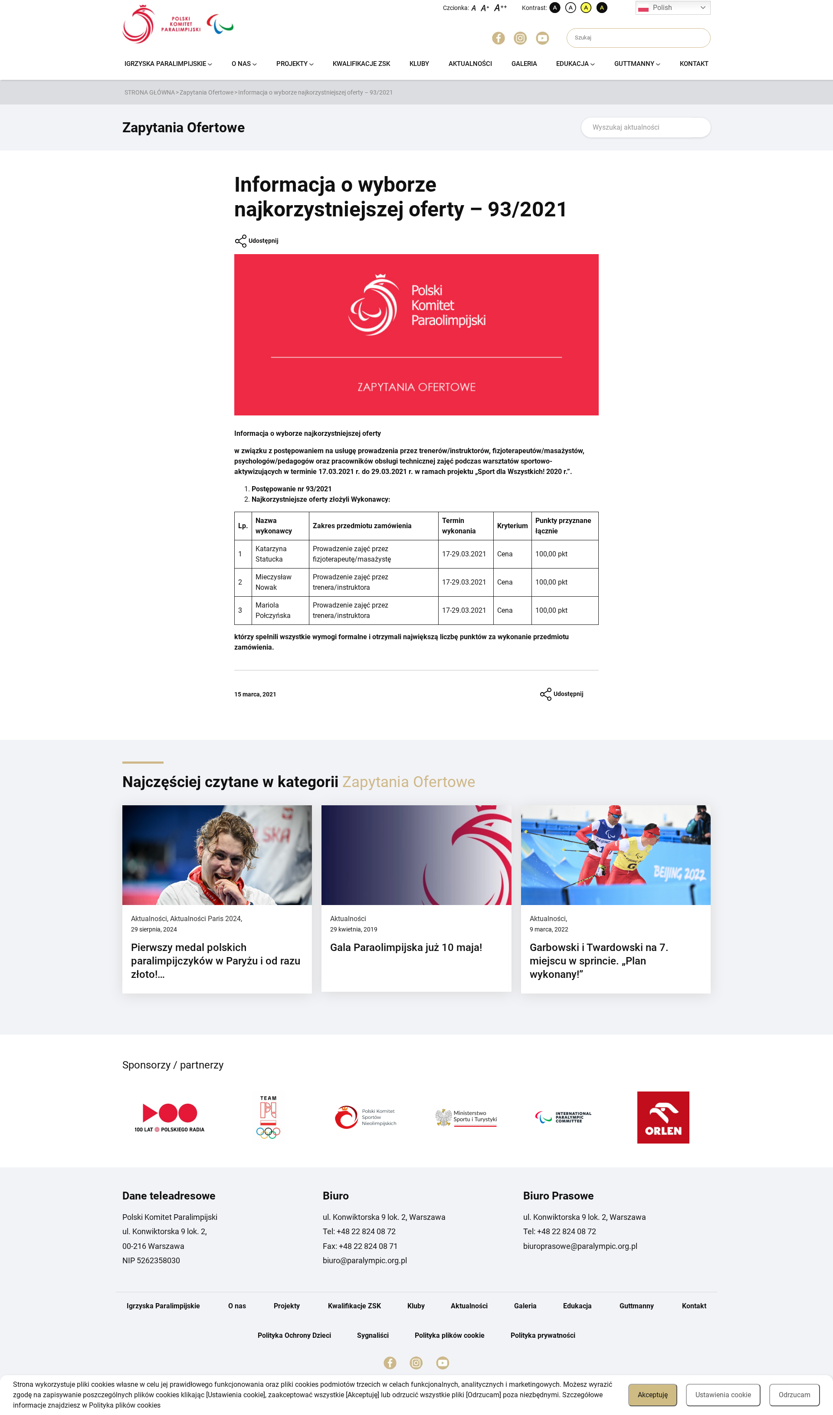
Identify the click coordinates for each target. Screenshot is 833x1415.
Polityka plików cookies (125, 1405)
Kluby (419, 64)
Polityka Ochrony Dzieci (294, 1335)
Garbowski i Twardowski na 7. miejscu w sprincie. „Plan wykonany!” (599, 960)
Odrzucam (794, 1395)
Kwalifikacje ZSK (361, 64)
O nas (241, 64)
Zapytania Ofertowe (206, 92)
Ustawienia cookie (723, 1395)
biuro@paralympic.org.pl (365, 1260)
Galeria (524, 64)
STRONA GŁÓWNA (150, 92)
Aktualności (470, 64)
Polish (662, 7)
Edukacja (572, 64)
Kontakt (694, 64)
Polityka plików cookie (450, 1335)
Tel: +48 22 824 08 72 (359, 1231)
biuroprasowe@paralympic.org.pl (580, 1246)
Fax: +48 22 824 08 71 (360, 1246)
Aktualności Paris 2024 (205, 919)
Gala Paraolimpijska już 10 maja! (406, 947)
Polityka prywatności (543, 1335)
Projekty (292, 64)
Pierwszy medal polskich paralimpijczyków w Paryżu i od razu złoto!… (215, 960)
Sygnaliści (373, 1335)
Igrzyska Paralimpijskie (165, 64)
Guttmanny (634, 64)
